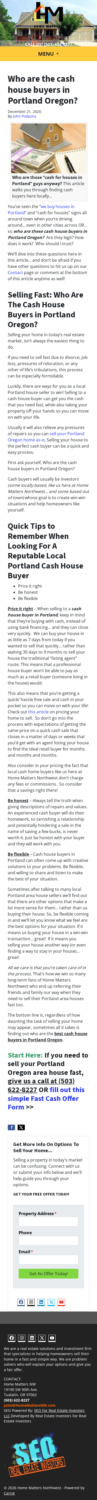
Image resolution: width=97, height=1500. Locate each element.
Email (26, 1252)
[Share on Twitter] (21, 1127)
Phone (25, 1232)
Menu (46, 53)
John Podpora (24, 116)
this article (38, 712)
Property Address (38, 1213)
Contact (15, 272)
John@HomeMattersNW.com (30, 1405)
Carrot (9, 1493)
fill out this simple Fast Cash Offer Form (46, 1098)
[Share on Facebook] (11, 1127)
